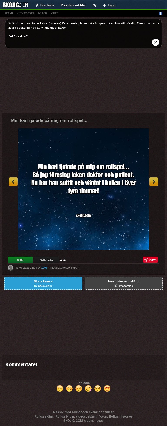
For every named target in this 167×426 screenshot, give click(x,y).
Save (153, 259)
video (54, 13)
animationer (25, 13)
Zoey (44, 267)
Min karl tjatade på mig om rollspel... (49, 120)
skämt (9, 13)
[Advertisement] (83, 82)
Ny (94, 5)
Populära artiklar (73, 5)
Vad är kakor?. (18, 36)
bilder (42, 13)
